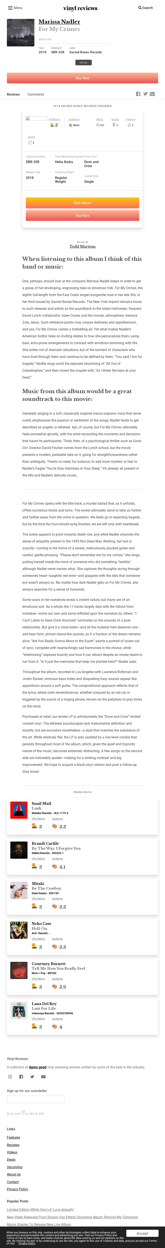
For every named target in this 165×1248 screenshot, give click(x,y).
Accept (142, 1233)
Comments (36, 94)
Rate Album (82, 202)
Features (13, 1137)
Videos (12, 1152)
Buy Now (82, 78)
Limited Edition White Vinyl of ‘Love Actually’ (40, 1209)
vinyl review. (81, 8)
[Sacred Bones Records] (36, 119)
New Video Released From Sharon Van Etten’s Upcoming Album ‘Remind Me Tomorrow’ (72, 1217)
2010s (83, 62)
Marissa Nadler (59, 22)
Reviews (13, 94)
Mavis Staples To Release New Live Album (39, 1224)
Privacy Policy (26, 1243)
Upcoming (14, 1167)
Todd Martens (83, 246)
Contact (13, 1182)
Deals (11, 1159)
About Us (14, 1174)
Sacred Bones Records (85, 52)
